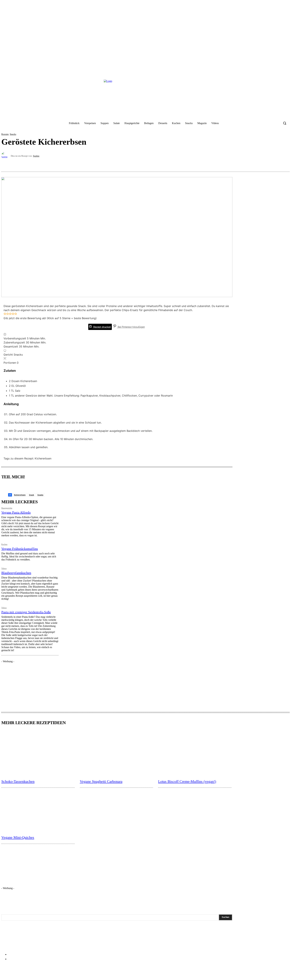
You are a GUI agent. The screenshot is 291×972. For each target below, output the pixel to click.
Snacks (13, 134)
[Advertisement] (26, 684)
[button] (285, 123)
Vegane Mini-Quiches (17, 837)
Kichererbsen (20, 495)
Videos (4, 568)
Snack (31, 495)
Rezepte (5, 134)
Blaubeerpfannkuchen (16, 573)
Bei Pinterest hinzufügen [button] (131, 326)
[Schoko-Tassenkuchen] (38, 753)
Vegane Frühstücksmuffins (19, 548)
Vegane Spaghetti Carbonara (101, 781)
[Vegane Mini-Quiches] (38, 809)
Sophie (36, 156)
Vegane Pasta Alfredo (16, 512)
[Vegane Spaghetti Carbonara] (116, 753)
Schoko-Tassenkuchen (18, 781)
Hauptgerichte (6, 508)
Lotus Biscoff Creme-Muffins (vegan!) (187, 781)
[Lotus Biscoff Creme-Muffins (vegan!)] (195, 753)
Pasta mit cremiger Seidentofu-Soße (26, 612)
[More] (284, 163)
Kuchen (4, 544)
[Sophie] (6, 156)
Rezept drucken (102, 326)
